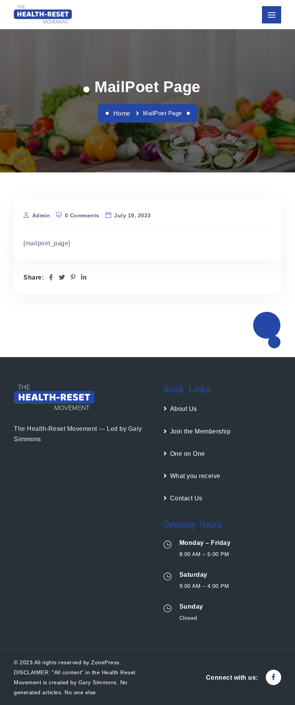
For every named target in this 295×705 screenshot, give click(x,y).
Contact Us (186, 498)
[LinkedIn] (84, 277)
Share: (33, 277)
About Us (183, 408)
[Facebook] (51, 277)
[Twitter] (62, 277)
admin (41, 215)
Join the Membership (200, 431)
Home (122, 113)
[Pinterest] (73, 277)
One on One (187, 453)
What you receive (195, 476)
